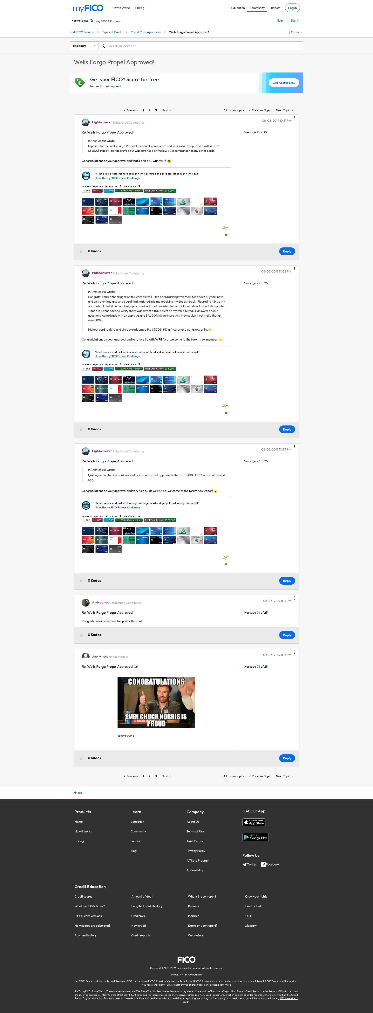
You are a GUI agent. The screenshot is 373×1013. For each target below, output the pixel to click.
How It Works (121, 8)
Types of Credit (112, 32)
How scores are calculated (92, 925)
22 (258, 283)
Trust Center (194, 841)
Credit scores (83, 896)
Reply (287, 251)
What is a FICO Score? (90, 906)
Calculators (195, 935)
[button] (294, 116)
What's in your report (202, 896)
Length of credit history (146, 906)
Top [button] (80, 793)
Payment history (86, 935)
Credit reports (140, 935)
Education (238, 8)
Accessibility (194, 870)
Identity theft (253, 906)
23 (258, 461)
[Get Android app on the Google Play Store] (255, 837)
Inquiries (193, 916)
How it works (83, 831)
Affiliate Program (197, 860)
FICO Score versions (88, 916)
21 (258, 132)
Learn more (224, 984)
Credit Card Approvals (146, 32)
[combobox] (200, 45)
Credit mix (138, 916)
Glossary (251, 925)
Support (274, 8)
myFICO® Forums (108, 21)
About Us (192, 821)
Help (280, 20)
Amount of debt (142, 896)
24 (258, 612)
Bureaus (193, 906)
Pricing (139, 8)
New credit (138, 925)
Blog (134, 851)
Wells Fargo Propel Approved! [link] (189, 32)
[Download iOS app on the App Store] (254, 822)
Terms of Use (195, 831)
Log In (292, 8)
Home (79, 821)
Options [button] (296, 32)
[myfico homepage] (88, 8)
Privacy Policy (195, 851)
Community (257, 8)
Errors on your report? (203, 925)
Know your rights (256, 896)
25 (258, 666)
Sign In (295, 20)
